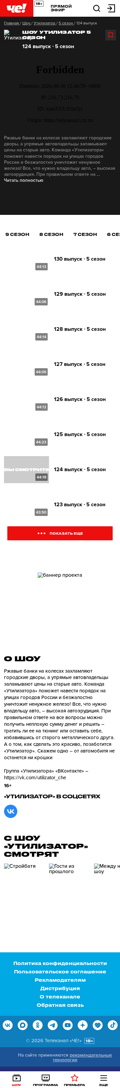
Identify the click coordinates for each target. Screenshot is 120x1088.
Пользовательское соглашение (60, 971)
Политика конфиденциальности (60, 963)
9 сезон (17, 234)
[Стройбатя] (24, 891)
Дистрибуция (60, 988)
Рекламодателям (60, 980)
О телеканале (60, 996)
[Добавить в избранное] (110, 35)
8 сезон (51, 234)
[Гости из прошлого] (69, 891)
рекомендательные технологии (82, 1057)
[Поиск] (96, 8)
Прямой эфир (61, 8)
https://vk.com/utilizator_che (35, 778)
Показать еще (66, 533)
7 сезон (85, 234)
